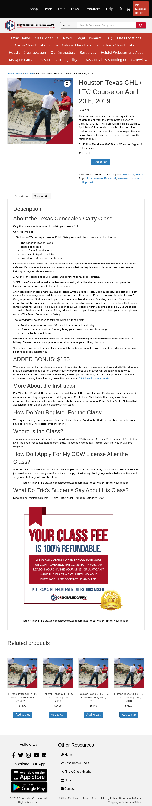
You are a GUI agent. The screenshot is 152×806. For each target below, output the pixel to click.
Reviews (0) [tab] (41, 196)
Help (109, 8)
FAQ (109, 38)
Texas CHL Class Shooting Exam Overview (114, 59)
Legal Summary (89, 38)
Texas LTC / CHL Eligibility (57, 59)
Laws (75, 8)
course (98, 178)
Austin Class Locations (32, 45)
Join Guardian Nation (141, 8)
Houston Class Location (27, 52)
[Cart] (128, 9)
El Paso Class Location (120, 45)
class (89, 178)
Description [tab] (22, 196)
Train (61, 8)
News (67, 38)
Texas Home (20, 38)
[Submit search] (141, 25)
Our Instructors (63, 52)
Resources (92, 8)
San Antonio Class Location (76, 45)
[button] (67, 84)
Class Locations (129, 38)
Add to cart (100, 162)
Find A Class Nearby (77, 771)
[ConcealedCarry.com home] (30, 25)
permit (89, 182)
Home (10, 73)
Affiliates (138, 802)
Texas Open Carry (18, 59)
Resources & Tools (76, 763)
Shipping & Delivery (119, 802)
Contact (69, 788)
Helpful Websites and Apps (122, 52)
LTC (81, 182)
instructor (136, 178)
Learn (47, 8)
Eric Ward (110, 178)
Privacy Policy (109, 798)
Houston (29, 73)
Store (68, 780)
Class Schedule (46, 38)
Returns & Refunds (130, 798)
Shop (34, 8)
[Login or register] (120, 9)
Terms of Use (90, 798)
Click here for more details (94, 378)
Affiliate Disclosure (69, 798)
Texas (19, 73)
